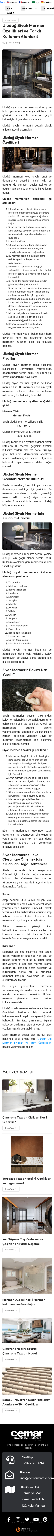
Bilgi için (25, 1472)
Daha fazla (9, 1128)
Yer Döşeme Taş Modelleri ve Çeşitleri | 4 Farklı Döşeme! (22, 1241)
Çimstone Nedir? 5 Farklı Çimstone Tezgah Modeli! (20, 1351)
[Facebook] (9, 1519)
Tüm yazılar (11, 20)
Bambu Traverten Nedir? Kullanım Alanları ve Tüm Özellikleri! (26, 1402)
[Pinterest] (45, 1519)
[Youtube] (36, 1519)
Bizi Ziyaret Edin (30, 1486)
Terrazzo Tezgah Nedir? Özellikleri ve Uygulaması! (26, 1181)
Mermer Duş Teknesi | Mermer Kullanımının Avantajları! (23, 1302)
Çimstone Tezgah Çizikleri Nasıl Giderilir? (24, 1119)
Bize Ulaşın (28, 1457)
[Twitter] (27, 1519)
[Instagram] (18, 1519)
